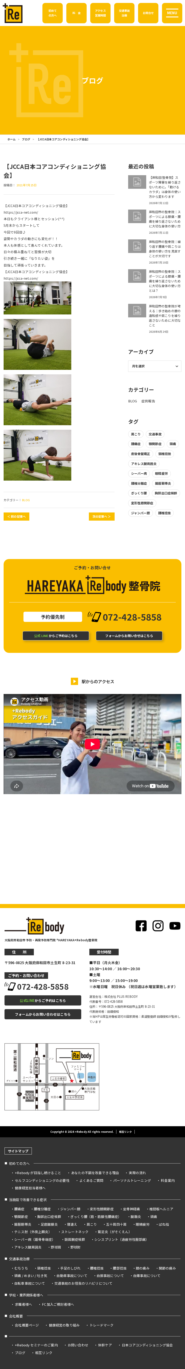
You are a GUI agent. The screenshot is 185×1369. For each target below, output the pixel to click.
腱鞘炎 (136, 1216)
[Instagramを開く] (158, 925)
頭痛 (173, 443)
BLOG (26, 500)
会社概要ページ (27, 1325)
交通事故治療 (19, 1258)
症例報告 (148, 401)
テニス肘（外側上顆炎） (33, 1231)
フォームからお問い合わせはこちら (43, 1014)
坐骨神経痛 (131, 1208)
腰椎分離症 (139, 483)
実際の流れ (137, 1172)
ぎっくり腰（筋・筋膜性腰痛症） (95, 1216)
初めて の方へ (53, 13)
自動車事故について (71, 1275)
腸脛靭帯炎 (163, 483)
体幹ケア (105, 1345)
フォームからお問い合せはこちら (129, 635)
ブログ (26, 139)
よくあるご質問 (91, 1180)
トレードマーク (101, 1325)
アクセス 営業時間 (100, 13)
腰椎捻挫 (164, 513)
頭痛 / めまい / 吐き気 (30, 1275)
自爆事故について (146, 1275)
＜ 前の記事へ (16, 516)
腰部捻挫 (120, 1268)
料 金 (76, 13)
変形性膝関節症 (142, 503)
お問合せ (148, 13)
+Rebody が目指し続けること (38, 1172)
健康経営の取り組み (64, 1325)
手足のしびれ (70, 1268)
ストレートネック (74, 1231)
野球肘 (75, 1247)
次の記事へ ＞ (101, 516)
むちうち (21, 1268)
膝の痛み (143, 1268)
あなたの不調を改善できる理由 (95, 1172)
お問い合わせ (78, 1345)
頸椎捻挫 (164, 453)
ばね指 (164, 1224)
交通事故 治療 (124, 13)
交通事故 (155, 434)
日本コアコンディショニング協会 (147, 1345)
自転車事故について (29, 1283)
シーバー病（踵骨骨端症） (34, 1239)
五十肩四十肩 (116, 1224)
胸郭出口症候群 (166, 493)
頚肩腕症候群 (75, 1239)
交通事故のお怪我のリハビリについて (83, 1283)
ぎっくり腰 (139, 493)
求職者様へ (23, 1304)
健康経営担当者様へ (30, 1187)
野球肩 (56, 1247)
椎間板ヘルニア (161, 1208)
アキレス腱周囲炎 (144, 463)
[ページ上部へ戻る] (173, 1146)
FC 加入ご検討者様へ (58, 1304)
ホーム (11, 139)
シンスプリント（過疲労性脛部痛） (121, 1239)
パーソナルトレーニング (132, 1180)
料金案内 (168, 1180)
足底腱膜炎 (49, 1224)
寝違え (72, 1224)
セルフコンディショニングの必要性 (42, 1180)
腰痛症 (136, 443)
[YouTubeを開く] (174, 925)
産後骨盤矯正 (140, 453)
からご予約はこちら (56, 635)
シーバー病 (139, 473)
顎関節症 (155, 443)
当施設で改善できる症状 (28, 1199)
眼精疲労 (161, 473)
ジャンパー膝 (140, 513)
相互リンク (125, 1131)
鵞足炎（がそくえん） (115, 1231)
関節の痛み (167, 1268)
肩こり (136, 434)
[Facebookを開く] (141, 925)
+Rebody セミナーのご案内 (36, 1345)
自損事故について (110, 1275)
